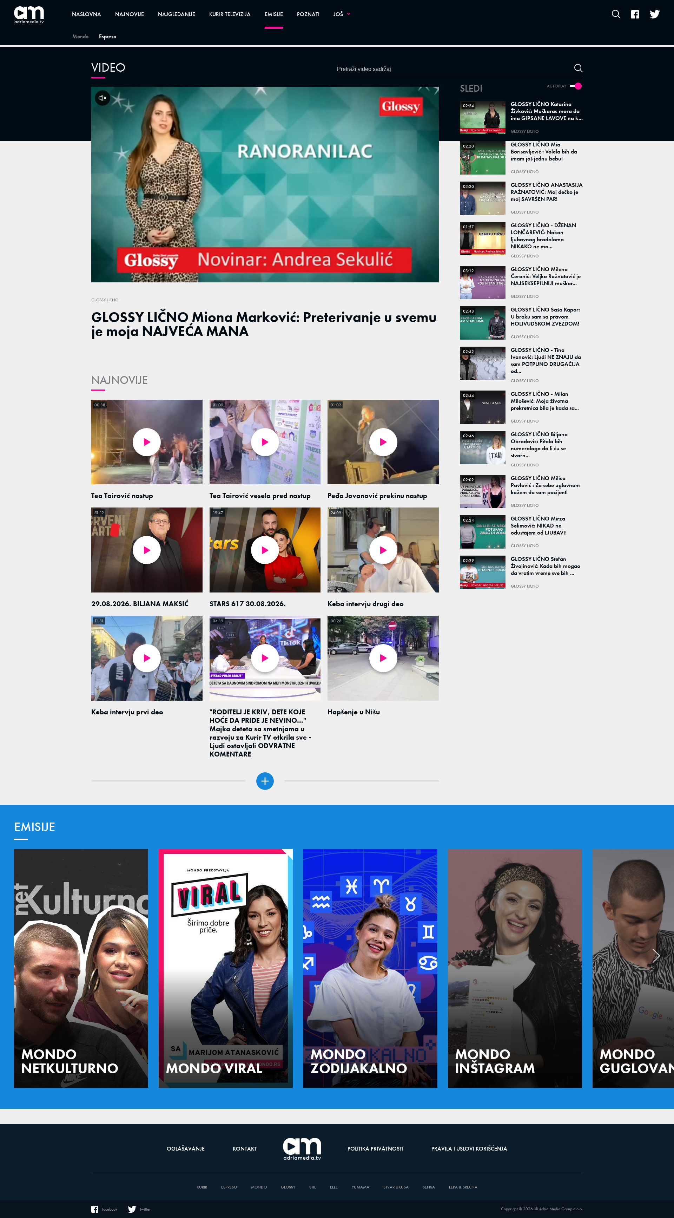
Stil (312, 1187)
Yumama (360, 1187)
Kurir (202, 1187)
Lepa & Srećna (463, 1187)
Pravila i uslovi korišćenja (469, 1148)
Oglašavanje (186, 1148)
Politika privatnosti (375, 1148)
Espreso (229, 1187)
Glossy (288, 1187)
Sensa (429, 1187)
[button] (656, 959)
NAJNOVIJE (119, 380)
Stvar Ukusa (396, 1187)
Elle (334, 1187)
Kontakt (245, 1148)
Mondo (259, 1187)
